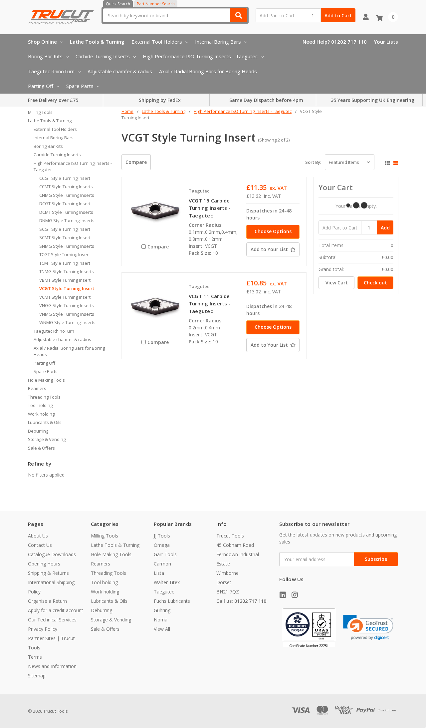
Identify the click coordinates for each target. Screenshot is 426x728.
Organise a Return (47, 601)
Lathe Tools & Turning (97, 41)
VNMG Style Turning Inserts (66, 314)
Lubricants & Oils (45, 422)
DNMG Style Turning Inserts (67, 220)
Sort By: (313, 162)
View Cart (336, 282)
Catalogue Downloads (52, 554)
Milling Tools (40, 112)
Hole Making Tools (46, 380)
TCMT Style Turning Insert (64, 263)
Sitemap (37, 675)
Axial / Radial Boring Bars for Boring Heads (208, 71)
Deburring (38, 431)
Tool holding (40, 405)
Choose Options (273, 231)
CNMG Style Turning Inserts (66, 195)
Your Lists (386, 41)
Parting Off (40, 86)
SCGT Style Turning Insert (64, 229)
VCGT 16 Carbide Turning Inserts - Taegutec (210, 208)
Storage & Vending (47, 439)
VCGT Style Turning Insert (66, 288)
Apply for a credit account (55, 610)
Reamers (37, 388)
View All (162, 629)
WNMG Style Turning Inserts (67, 322)
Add (385, 227)
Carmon (162, 563)
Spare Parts (80, 86)
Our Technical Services (52, 619)
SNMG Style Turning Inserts (66, 246)
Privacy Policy (42, 629)
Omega (162, 545)
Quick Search (118, 4)
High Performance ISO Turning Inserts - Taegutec (200, 56)
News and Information (52, 666)
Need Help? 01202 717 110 (335, 41)
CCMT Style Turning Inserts (66, 186)
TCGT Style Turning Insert (64, 254)
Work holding (41, 414)
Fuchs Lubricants (172, 601)
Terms (35, 657)
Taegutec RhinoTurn (51, 71)
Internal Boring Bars (218, 41)
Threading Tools (44, 397)
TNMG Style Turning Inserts (66, 271)
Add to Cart (338, 15)
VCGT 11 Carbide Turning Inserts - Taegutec (210, 303)
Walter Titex (167, 582)
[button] (368, 627)
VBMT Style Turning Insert (65, 280)
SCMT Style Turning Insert (65, 237)
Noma (160, 619)
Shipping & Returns (48, 573)
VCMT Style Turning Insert (65, 297)
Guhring (162, 610)
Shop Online (42, 41)
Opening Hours (44, 563)
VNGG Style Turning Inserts (66, 305)
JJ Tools (162, 536)
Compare (136, 162)
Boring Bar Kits (45, 56)
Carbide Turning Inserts (103, 56)
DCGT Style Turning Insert (65, 203)
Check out (375, 282)
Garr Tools (165, 554)
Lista (159, 573)
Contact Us (40, 545)
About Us (38, 536)
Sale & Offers (41, 448)
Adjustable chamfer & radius (120, 71)
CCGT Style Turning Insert (64, 178)
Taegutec (164, 591)
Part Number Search (156, 4)
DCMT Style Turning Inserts (66, 212)
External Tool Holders (156, 41)
